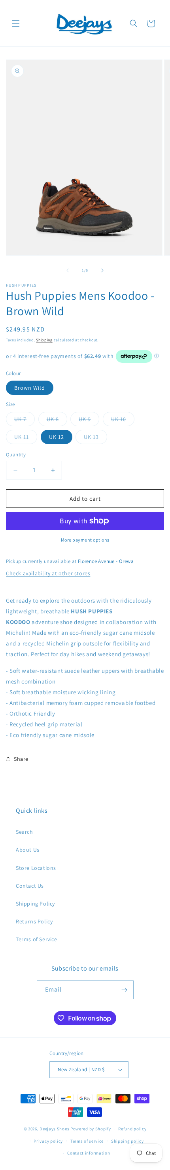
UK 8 (57, 420)
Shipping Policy (35, 903)
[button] (16, 23)
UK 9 (89, 420)
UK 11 (25, 438)
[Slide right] (102, 270)
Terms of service (87, 1141)
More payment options (85, 540)
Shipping (44, 340)
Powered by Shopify (90, 1129)
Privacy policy (48, 1141)
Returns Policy (34, 921)
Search (24, 831)
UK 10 (122, 420)
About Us (28, 849)
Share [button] (21, 758)
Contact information (88, 1153)
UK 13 (95, 438)
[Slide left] (67, 270)
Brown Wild (29, 387)
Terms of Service (36, 939)
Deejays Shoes (54, 1129)
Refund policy (132, 1129)
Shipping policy (127, 1141)
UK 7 (24, 420)
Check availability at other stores (48, 573)
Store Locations (36, 867)
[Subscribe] (124, 989)
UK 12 (56, 436)
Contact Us (30, 885)
